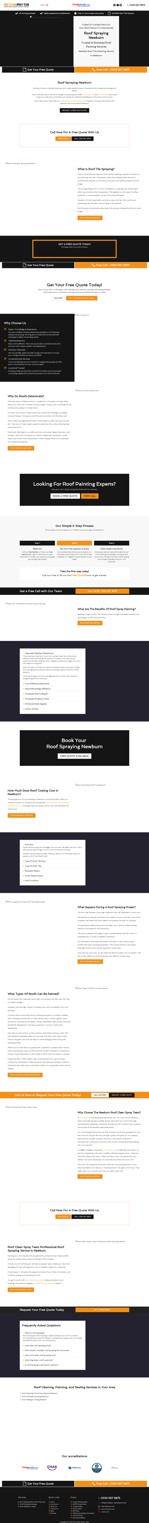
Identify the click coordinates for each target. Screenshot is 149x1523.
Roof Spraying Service (90, 961)
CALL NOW (58, 298)
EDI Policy (76, 1511)
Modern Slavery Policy (80, 1502)
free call (90, 496)
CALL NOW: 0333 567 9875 (102, 591)
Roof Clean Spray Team (20, 1289)
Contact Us (54, 1508)
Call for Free (100, 1095)
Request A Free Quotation (74, 110)
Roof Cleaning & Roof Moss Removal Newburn (40, 1393)
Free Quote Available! (74, 756)
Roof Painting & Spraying (21, 815)
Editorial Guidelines (79, 1518)
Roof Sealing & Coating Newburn (34, 1400)
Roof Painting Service (90, 218)
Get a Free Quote (102, 1310)
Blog (52, 1511)
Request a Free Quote (122, 1095)
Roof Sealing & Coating (28, 1506)
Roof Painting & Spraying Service (25, 1075)
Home (53, 1502)
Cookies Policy (77, 1506)
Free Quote (63, 138)
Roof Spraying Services (21, 448)
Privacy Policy (77, 1508)
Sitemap (53, 1513)
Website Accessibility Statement (83, 1513)
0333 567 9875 (137, 5)
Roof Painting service (90, 623)
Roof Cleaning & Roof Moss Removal (32, 1502)
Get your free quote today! (82, 298)
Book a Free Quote (65, 496)
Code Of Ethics (78, 1515)
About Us (54, 1506)
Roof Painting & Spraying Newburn (35, 1396)
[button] (42, 5)
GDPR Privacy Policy (79, 1504)
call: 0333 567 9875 (82, 138)
